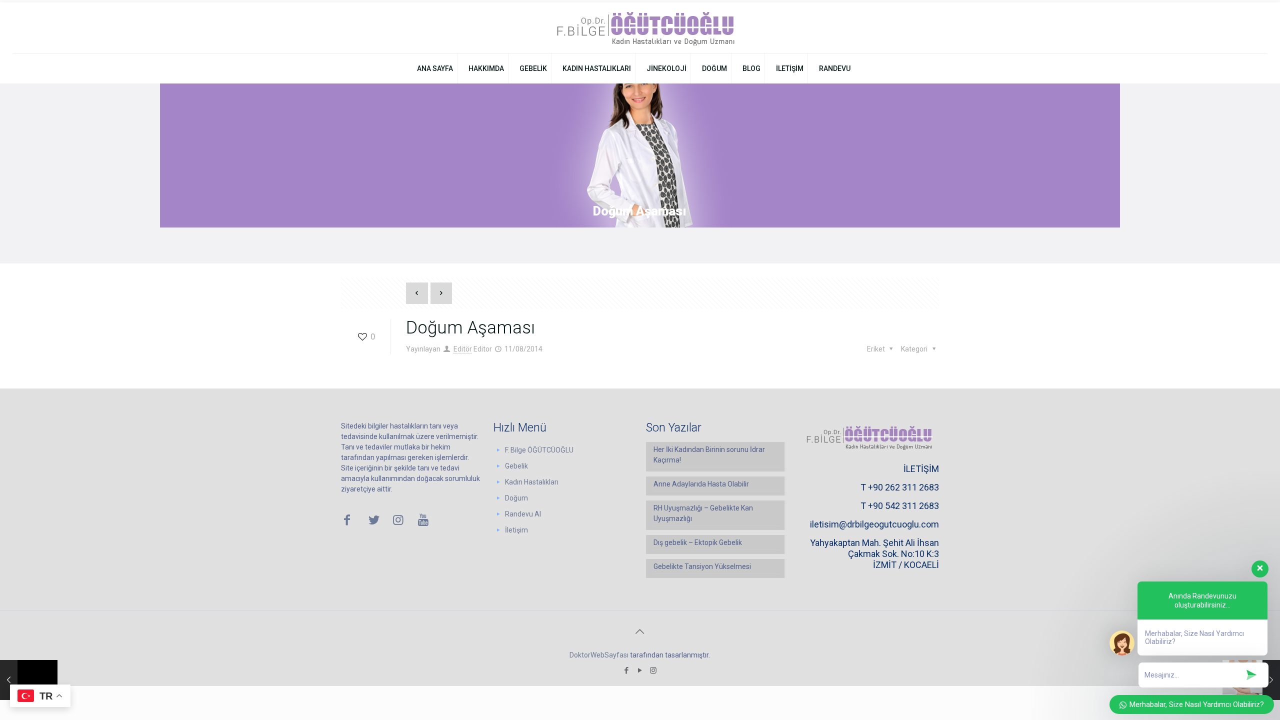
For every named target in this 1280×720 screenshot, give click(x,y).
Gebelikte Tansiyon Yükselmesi (702, 566)
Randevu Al (523, 514)
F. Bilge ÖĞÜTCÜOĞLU (539, 450)
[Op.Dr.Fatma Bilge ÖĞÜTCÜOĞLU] (640, 27)
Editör (463, 349)
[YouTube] (639, 670)
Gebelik (516, 466)
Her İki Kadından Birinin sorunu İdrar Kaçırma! (709, 455)
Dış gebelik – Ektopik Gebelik (698, 542)
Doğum (516, 498)
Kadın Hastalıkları (531, 482)
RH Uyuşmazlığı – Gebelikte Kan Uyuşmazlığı (703, 513)
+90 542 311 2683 (903, 505)
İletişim (516, 530)
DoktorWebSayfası (599, 655)
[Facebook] (626, 670)
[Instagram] (653, 670)
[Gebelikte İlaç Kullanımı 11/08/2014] (29, 680)
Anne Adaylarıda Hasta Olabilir (701, 484)
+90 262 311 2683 (903, 487)
